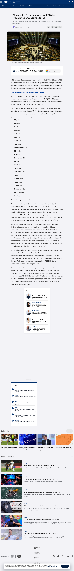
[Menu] (72, 2)
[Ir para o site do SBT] (19, 556)
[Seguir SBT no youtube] (67, 556)
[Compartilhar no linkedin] (60, 27)
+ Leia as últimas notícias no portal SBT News (27, 92)
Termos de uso (36, 558)
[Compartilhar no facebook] (52, 27)
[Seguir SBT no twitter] (63, 556)
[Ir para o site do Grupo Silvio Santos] (8, 556)
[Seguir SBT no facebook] (58, 556)
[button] (9, 444)
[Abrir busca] (69, 2)
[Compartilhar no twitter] (56, 27)
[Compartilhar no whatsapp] (48, 27)
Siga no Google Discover (54, 71)
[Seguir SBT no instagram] (54, 556)
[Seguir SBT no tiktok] (72, 556)
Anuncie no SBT (37, 548)
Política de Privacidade (52, 566)
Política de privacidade (37, 553)
